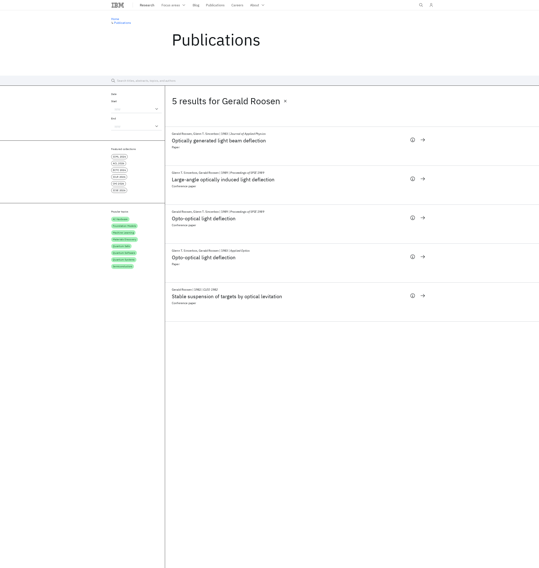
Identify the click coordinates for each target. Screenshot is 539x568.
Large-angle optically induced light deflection (223, 179)
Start (114, 101)
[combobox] (136, 109)
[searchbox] (269, 81)
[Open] (156, 108)
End (113, 118)
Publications (122, 23)
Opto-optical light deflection (204, 218)
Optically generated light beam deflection (219, 140)
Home (115, 19)
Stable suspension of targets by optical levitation (227, 296)
